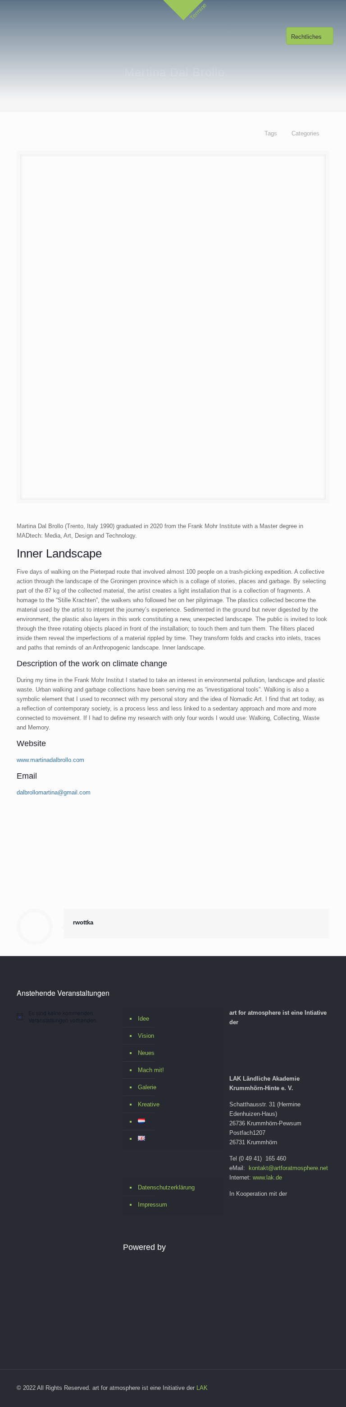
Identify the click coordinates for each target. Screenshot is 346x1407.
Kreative (148, 1104)
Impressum (152, 1204)
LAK (202, 1387)
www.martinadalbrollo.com (50, 760)
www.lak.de (267, 1177)
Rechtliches (306, 36)
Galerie (147, 1087)
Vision (146, 1035)
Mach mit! (151, 1070)
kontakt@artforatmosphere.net (288, 1168)
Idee (143, 1018)
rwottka (83, 922)
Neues (146, 1052)
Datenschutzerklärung (166, 1187)
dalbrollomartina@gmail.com (54, 792)
